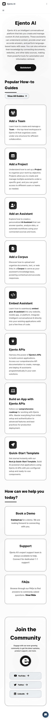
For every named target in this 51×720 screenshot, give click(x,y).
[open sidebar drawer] (3, 10)
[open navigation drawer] (47, 4)
